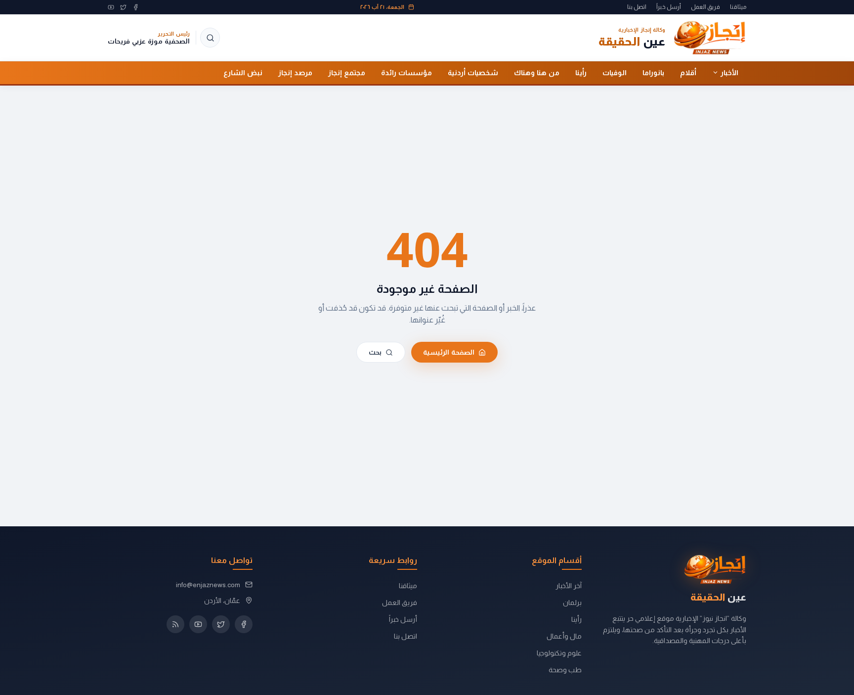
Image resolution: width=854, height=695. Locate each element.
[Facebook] (135, 7)
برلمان (572, 602)
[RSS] (175, 624)
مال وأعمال (564, 636)
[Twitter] (123, 7)
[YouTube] (111, 7)
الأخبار (729, 72)
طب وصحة (565, 670)
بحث (375, 352)
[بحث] (210, 37)
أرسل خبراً (668, 6)
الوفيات (614, 72)
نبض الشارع (242, 72)
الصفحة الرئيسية (448, 352)
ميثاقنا (738, 6)
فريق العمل (705, 6)
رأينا (581, 72)
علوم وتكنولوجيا (559, 653)
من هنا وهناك (536, 72)
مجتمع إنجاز (346, 72)
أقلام (688, 72)
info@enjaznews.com (208, 585)
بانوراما (653, 72)
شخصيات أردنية (473, 72)
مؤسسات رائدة (406, 72)
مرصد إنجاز (295, 72)
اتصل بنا (636, 6)
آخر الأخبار (568, 586)
